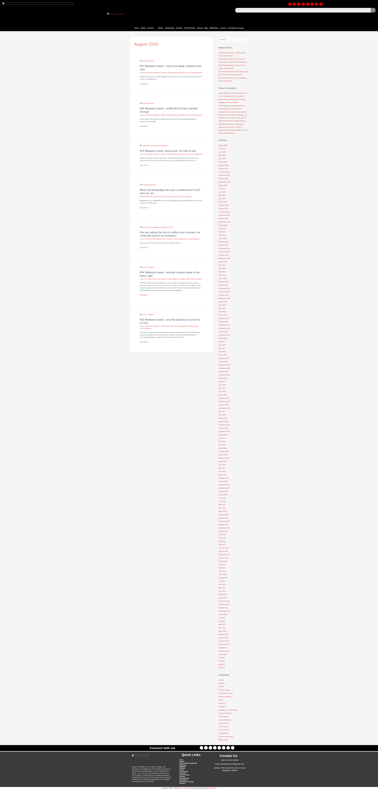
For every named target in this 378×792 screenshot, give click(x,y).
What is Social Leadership (188, 763)
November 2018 (224, 425)
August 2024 (223, 225)
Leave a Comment (146, 73)
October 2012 (223, 608)
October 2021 (223, 332)
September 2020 (224, 375)
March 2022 (223, 315)
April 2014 (222, 571)
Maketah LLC (212, 788)
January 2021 (223, 361)
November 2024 (224, 215)
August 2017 (223, 461)
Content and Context (226, 693)
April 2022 (222, 312)
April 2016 (222, 508)
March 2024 (223, 238)
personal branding (225, 713)
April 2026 (222, 159)
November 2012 (224, 604)
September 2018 (224, 431)
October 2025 (223, 179)
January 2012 (223, 638)
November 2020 (224, 368)
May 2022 (222, 308)
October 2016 (223, 491)
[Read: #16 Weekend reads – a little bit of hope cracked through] (147, 103)
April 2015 (222, 545)
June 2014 (222, 564)
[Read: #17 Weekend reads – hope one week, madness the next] (147, 61)
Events (163, 196)
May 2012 (222, 624)
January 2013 (223, 598)
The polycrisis (223, 726)
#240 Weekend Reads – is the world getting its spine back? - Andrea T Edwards (231, 127)
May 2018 (222, 441)
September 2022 (224, 298)
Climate (163, 73)
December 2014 (224, 555)
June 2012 (222, 621)
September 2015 (224, 528)
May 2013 (222, 588)
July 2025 (222, 188)
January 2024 (223, 245)
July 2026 (222, 149)
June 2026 (222, 152)
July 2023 (222, 265)
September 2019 (224, 408)
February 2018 (223, 451)
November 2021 (224, 328)
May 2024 (222, 232)
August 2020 (223, 378)
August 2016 (223, 495)
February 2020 (224, 398)
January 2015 (223, 551)
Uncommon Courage (236, 28)
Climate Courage (224, 690)
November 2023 (224, 252)
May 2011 (222, 664)
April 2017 (222, 471)
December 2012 (224, 601)
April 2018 (222, 445)
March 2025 (223, 202)
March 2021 (223, 355)
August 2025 (223, 185)
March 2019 (223, 418)
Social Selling (223, 723)
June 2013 (222, 584)
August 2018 (223, 435)
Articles (221, 680)
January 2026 (223, 169)
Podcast (200, 28)
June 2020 (222, 385)
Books (160, 28)
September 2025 (224, 182)
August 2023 (223, 262)
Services (150, 28)
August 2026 (223, 145)
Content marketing (225, 697)
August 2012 (223, 614)
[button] (152, 28)
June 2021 (222, 345)
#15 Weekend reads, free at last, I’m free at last (168, 150)
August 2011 (223, 654)
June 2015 (222, 538)
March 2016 (223, 511)
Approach (182, 765)
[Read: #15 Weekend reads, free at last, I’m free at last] (154, 146)
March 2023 (223, 278)
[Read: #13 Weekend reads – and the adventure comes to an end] (147, 314)
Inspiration (170, 239)
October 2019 (223, 405)
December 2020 (224, 365)
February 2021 (223, 358)
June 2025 (222, 192)
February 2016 (223, 515)
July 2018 (222, 438)
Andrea (143, 28)
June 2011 (222, 661)
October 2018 (223, 428)
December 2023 (224, 248)
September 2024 (224, 222)
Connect (223, 28)
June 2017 (222, 465)
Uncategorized (224, 733)
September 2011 (224, 651)
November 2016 (224, 488)
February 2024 (224, 242)
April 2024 (222, 235)
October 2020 (223, 372)
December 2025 (224, 172)
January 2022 (223, 322)
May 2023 (222, 272)
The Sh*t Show (189, 28)
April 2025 (222, 199)
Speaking (182, 766)
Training (182, 768)
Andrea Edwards (224, 93)
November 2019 (224, 401)
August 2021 (223, 338)
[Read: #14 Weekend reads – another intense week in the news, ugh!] (147, 267)
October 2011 (223, 648)
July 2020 (222, 381)
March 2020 (223, 395)
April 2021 (222, 352)
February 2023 (224, 282)
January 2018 (223, 455)
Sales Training (223, 716)
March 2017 (223, 475)
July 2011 (222, 658)
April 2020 (222, 391)
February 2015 (223, 548)
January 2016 (223, 518)
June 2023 (222, 268)
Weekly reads (184, 73)
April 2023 (222, 275)
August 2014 (223, 561)
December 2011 (224, 641)
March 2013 (223, 594)
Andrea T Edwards (183, 788)
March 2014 (223, 574)
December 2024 (224, 212)
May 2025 (222, 195)
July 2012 (222, 618)
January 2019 (223, 421)
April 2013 (222, 591)
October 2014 (223, 558)
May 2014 (222, 568)
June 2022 (222, 305)
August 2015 (223, 531)
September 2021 (224, 335)
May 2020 (222, 388)
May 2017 (222, 468)
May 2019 (222, 411)
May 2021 (222, 348)
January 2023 (223, 285)
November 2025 (224, 175)
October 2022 (223, 295)
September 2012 (224, 611)
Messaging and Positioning (228, 710)
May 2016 (222, 505)
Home (136, 28)
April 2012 (222, 628)
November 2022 (224, 292)
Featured (179, 28)
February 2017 (223, 478)
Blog (206, 28)
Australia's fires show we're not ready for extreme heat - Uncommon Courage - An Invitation (233, 115)
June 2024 (222, 228)
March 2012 (223, 631)
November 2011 (224, 644)
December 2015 (224, 521)
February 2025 (224, 205)
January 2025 (223, 208)
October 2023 (223, 255)
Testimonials (169, 28)
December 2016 (224, 485)
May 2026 (222, 155)
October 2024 (223, 218)
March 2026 (223, 162)
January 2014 (223, 578)
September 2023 (224, 258)
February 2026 (224, 165)
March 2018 (223, 448)
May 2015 (222, 541)
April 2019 (222, 415)
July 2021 (222, 342)
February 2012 (223, 634)
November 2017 (224, 458)
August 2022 (223, 302)
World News (213, 28)
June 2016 (222, 501)
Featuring (222, 703)
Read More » (144, 84)
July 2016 (222, 498)
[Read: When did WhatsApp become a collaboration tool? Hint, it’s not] (148, 185)
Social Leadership (173, 73)
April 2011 (222, 668)
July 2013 (222, 581)
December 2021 (224, 325)
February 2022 (224, 318)
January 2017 (223, 481)
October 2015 (223, 525)
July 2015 (222, 534)
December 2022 (224, 288)
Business (157, 73)
